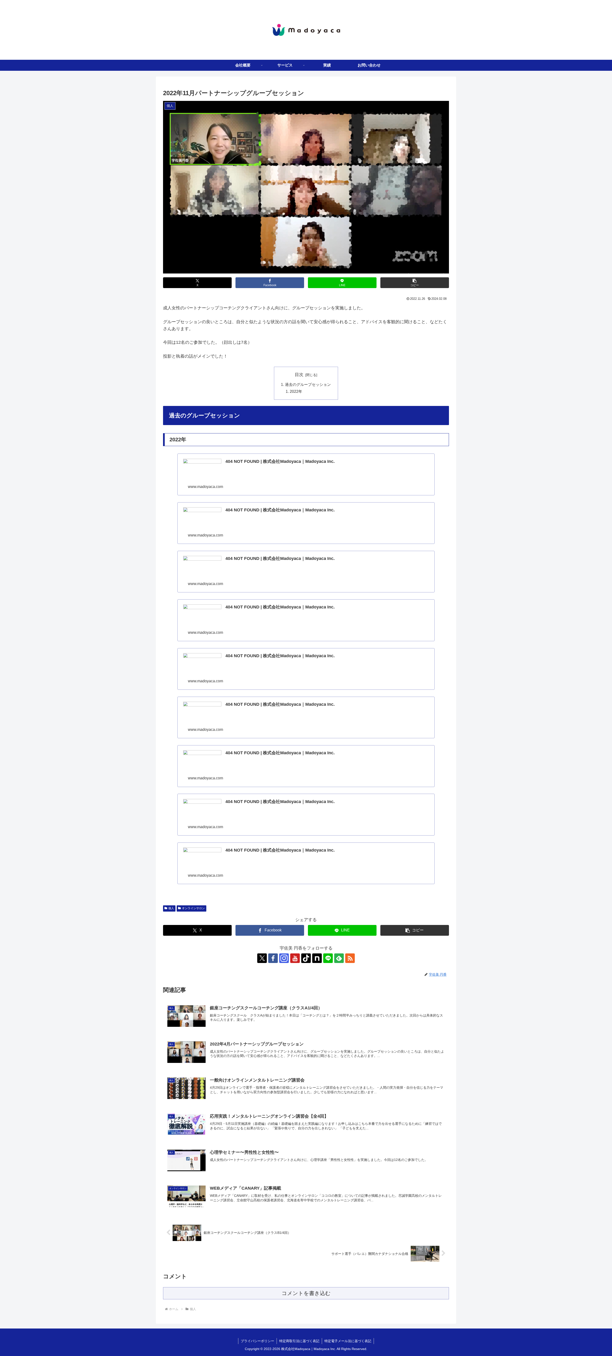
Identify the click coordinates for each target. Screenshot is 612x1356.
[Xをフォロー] (262, 958)
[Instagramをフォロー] (284, 958)
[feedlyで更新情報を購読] (339, 958)
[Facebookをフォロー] (273, 958)
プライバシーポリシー (257, 1341)
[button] (414, 282)
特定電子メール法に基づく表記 (347, 1341)
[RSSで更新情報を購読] (350, 958)
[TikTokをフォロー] (306, 958)
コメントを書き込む (306, 1293)
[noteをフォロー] (317, 958)
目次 (299, 374)
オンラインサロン (193, 908)
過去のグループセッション (308, 384)
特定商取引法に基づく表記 (299, 1341)
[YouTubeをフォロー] (295, 958)
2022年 (296, 391)
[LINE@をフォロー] (328, 958)
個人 (171, 908)
